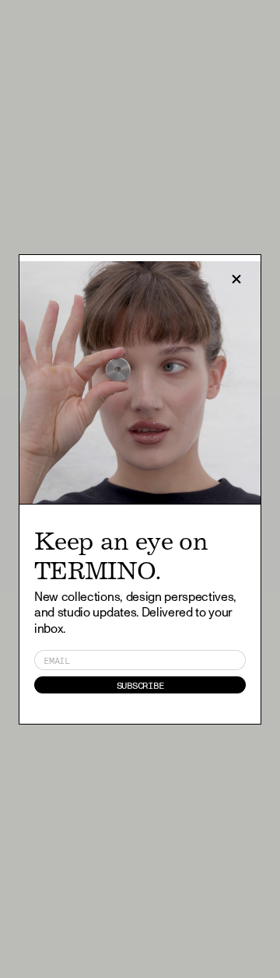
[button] (236, 279)
